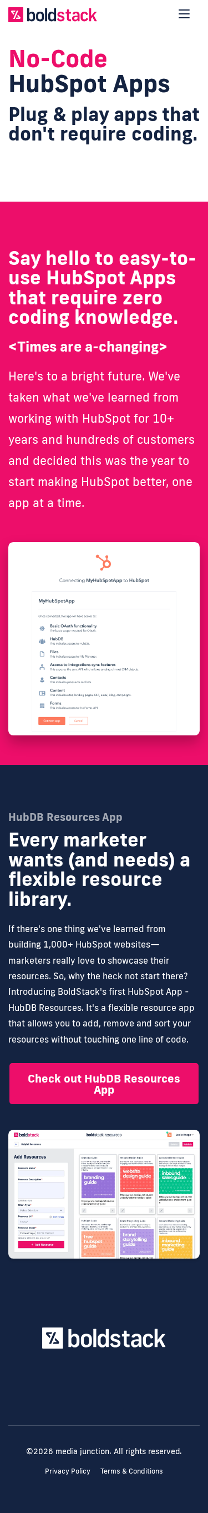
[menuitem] (104, 1398)
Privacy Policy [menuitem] (67, 1470)
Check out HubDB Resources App (104, 1083)
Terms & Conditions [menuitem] (131, 1470)
